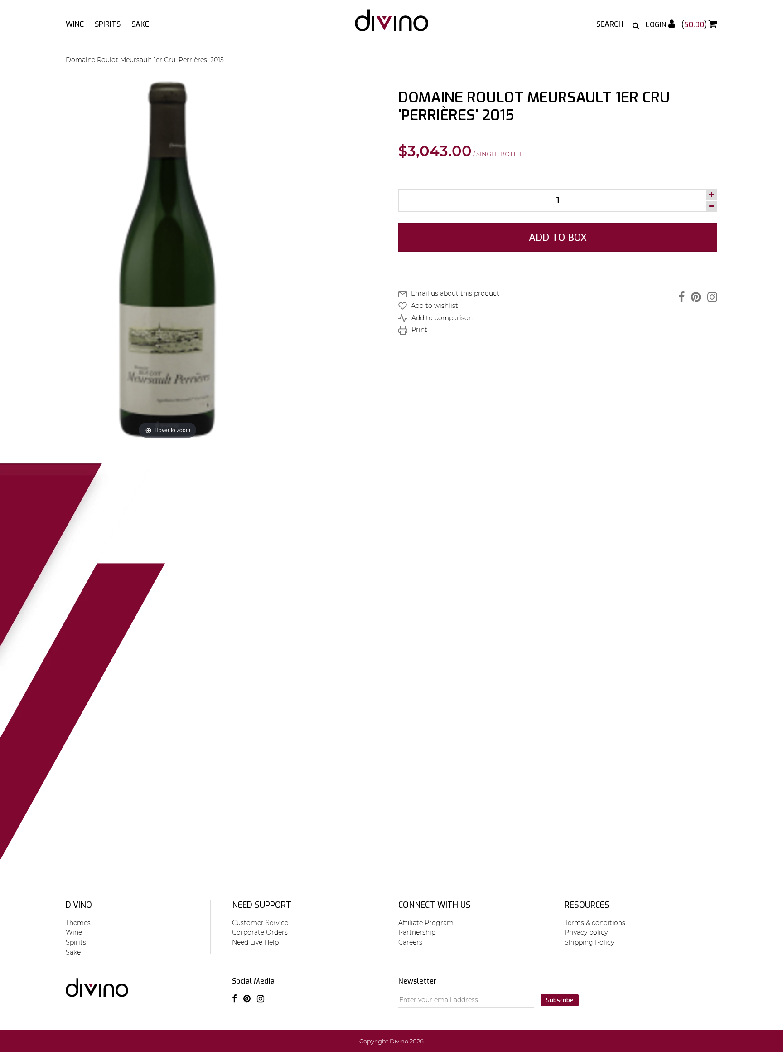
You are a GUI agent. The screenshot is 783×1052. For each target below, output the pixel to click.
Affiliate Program (426, 923)
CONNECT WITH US (434, 905)
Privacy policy (586, 932)
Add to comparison (441, 318)
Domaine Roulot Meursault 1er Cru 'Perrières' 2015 (145, 60)
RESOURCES (587, 905)
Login (657, 24)
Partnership (416, 932)
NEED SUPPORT (261, 905)
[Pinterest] (693, 297)
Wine (75, 24)
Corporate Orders (260, 932)
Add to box (558, 237)
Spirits (108, 24)
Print (418, 330)
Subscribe (559, 1000)
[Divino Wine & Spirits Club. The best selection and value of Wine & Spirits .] (391, 25)
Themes (78, 923)
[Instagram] (710, 297)
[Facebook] (679, 297)
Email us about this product (454, 293)
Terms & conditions (595, 923)
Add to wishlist (433, 306)
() (695, 24)
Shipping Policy (589, 942)
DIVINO (79, 905)
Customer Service (260, 923)
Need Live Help (255, 942)
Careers (410, 942)
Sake (140, 24)
